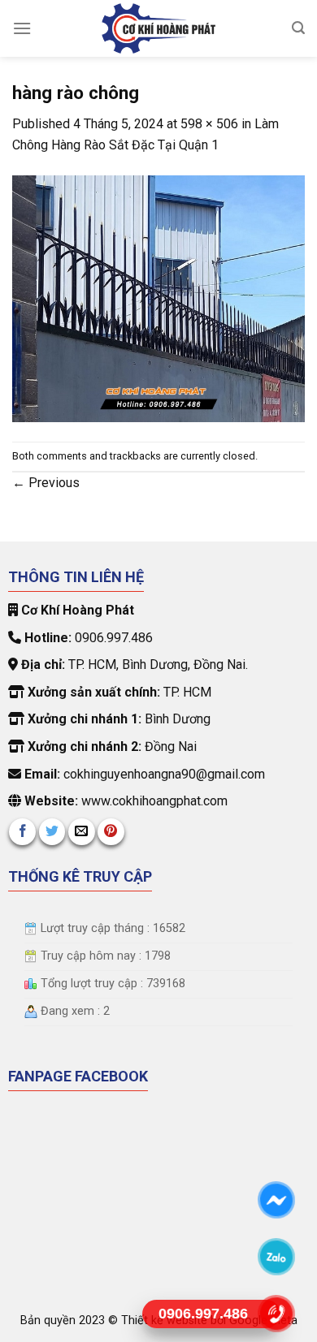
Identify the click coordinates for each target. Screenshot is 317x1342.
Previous (46, 482)
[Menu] (22, 28)
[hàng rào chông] (158, 297)
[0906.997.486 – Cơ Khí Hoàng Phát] (158, 28)
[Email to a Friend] (81, 831)
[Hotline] (277, 1313)
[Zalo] (277, 1256)
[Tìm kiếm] (298, 28)
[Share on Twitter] (52, 831)
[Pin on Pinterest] (111, 831)
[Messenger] (277, 1200)
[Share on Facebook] (22, 831)
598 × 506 (209, 124)
